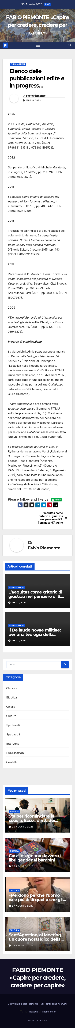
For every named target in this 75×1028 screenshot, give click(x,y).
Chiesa (10, 706)
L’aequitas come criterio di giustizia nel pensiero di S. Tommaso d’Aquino (50, 518)
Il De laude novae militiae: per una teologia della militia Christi (34, 634)
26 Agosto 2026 (22, 945)
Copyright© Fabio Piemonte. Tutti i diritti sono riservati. (37, 1003)
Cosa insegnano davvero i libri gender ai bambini (35, 858)
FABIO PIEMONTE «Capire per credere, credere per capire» (37, 25)
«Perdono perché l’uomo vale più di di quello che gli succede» (36, 899)
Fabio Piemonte (36, 95)
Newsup (33, 1011)
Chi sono (12, 688)
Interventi (12, 743)
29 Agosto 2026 (22, 826)
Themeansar (49, 1011)
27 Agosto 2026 (22, 866)
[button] (70, 45)
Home (31, 1020)
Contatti (11, 762)
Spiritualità (13, 725)
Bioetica (11, 697)
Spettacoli (13, 734)
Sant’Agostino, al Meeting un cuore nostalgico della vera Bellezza (35, 939)
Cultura (11, 716)
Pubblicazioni (18, 64)
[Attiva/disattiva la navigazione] (38, 45)
